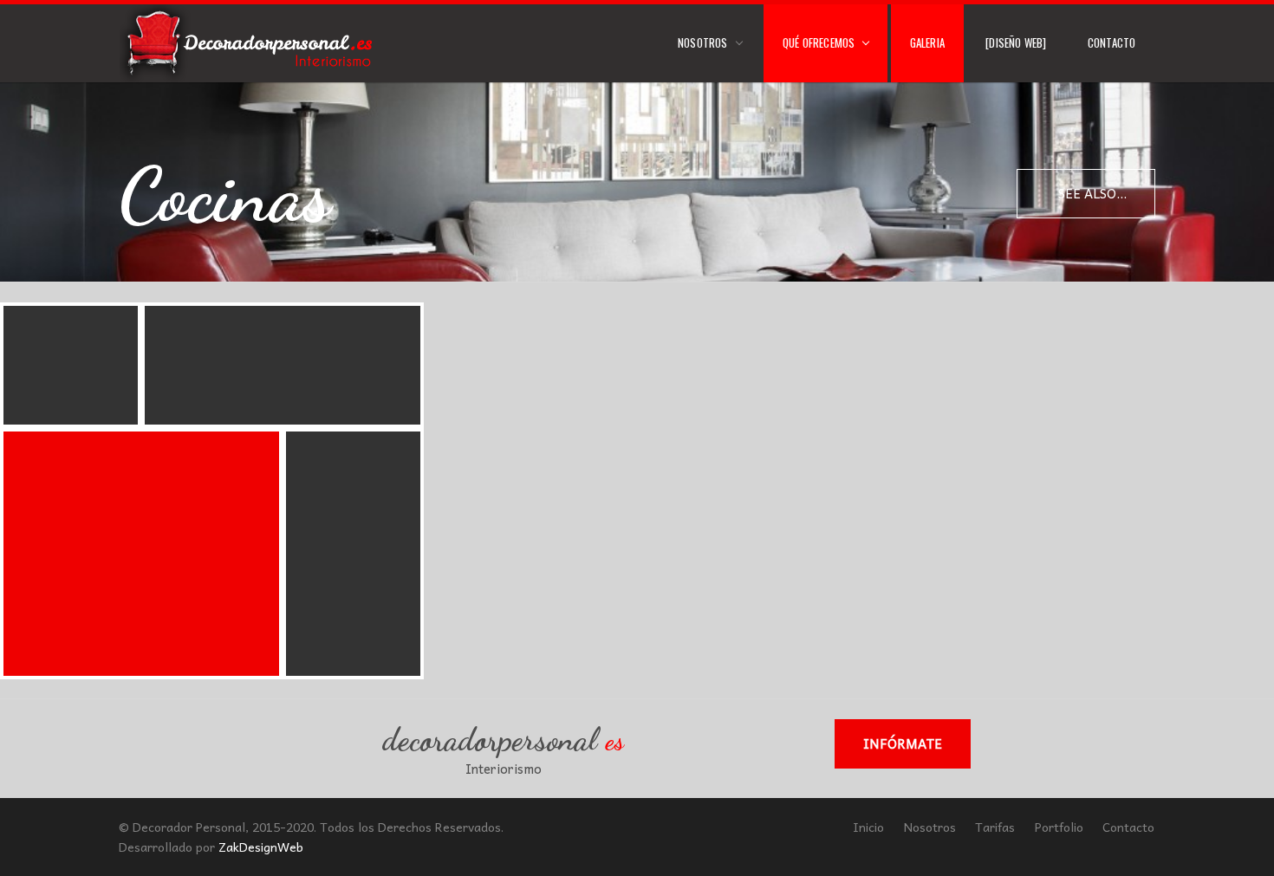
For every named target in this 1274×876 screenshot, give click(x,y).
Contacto (1112, 42)
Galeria (927, 42)
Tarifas (995, 826)
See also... (1091, 193)
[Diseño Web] (1015, 42)
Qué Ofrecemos (819, 42)
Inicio (868, 826)
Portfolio (1059, 826)
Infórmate (902, 743)
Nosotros (703, 42)
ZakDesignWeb (260, 846)
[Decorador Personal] (250, 43)
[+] (70, 365)
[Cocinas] (141, 553)
